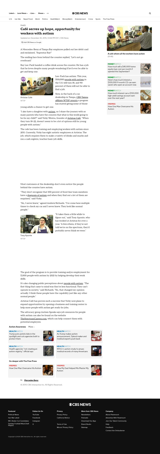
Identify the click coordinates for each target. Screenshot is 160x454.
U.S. (10, 19)
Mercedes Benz (31, 380)
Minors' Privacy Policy (65, 427)
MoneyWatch (67, 19)
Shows (41, 13)
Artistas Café (74, 118)
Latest (11, 13)
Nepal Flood (28, 19)
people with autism (74, 79)
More (31, 327)
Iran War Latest (13, 418)
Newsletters (85, 415)
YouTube (36, 415)
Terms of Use (62, 424)
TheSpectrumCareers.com (33, 318)
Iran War (18, 19)
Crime (90, 19)
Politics (45, 19)
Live (32, 13)
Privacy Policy (62, 415)
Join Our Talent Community (116, 421)
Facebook (36, 418)
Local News (22, 13)
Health (23, 25)
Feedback (109, 427)
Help (107, 424)
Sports (98, 19)
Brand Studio (86, 424)
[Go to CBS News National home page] (80, 13)
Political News (13, 415)
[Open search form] (150, 13)
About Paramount (112, 415)
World (37, 19)
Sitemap (84, 427)
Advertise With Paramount (115, 418)
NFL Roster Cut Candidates (18, 421)
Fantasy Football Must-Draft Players (18, 424)
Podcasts (84, 418)
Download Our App (88, 421)
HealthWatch (55, 19)
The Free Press (108, 19)
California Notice (63, 418)
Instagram (36, 421)
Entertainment (80, 19)
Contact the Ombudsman (115, 430)
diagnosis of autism (37, 195)
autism (51, 111)
